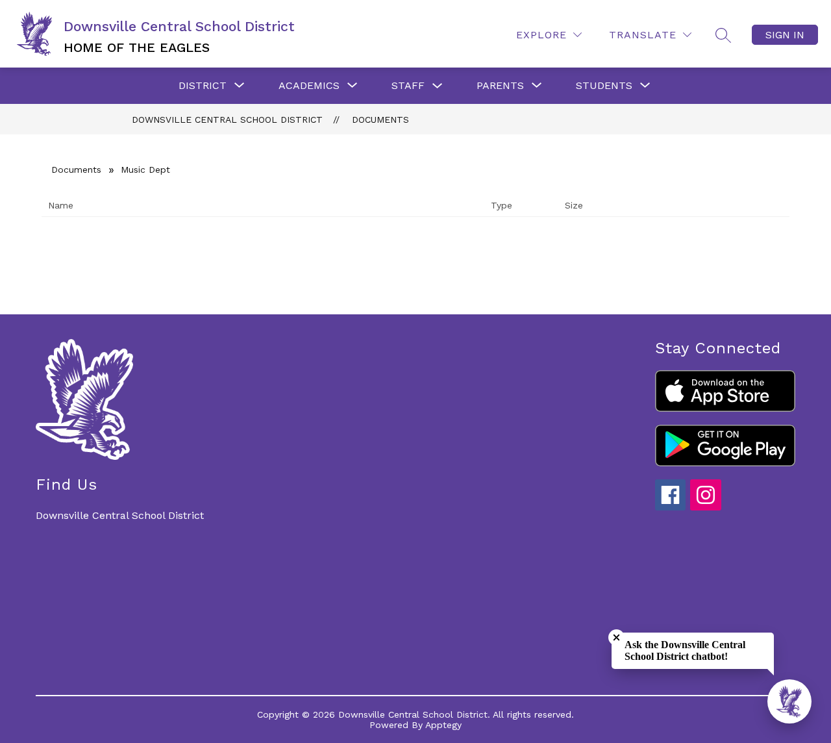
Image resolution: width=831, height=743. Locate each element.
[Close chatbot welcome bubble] (616, 637)
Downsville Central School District (227, 119)
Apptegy (443, 725)
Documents (380, 119)
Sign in (784, 35)
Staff (408, 85)
